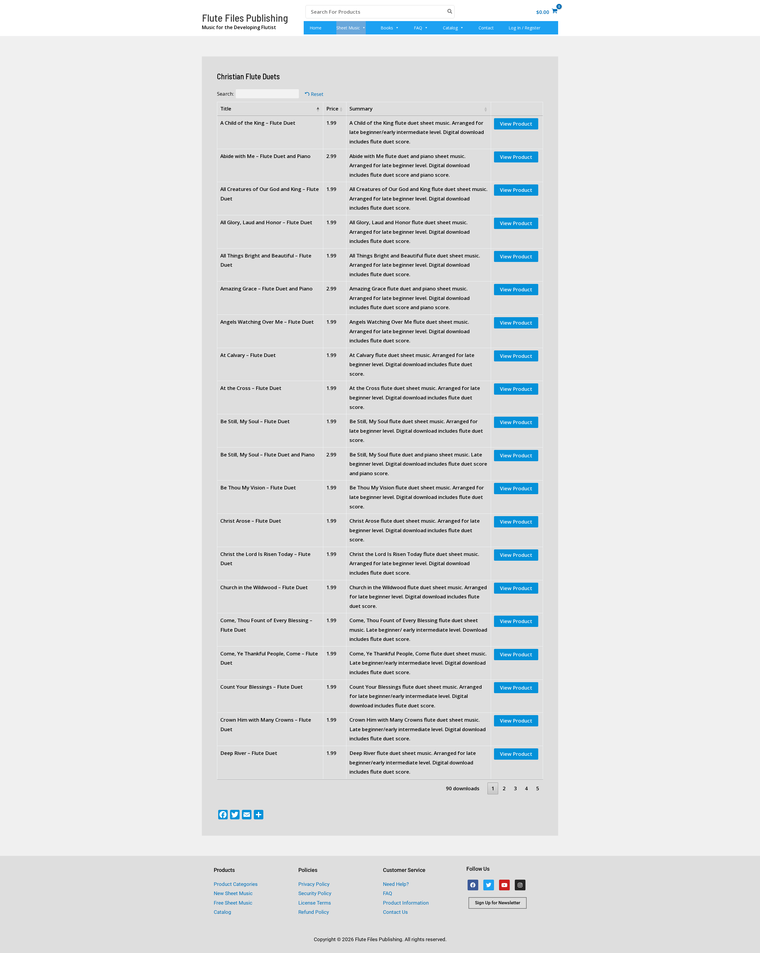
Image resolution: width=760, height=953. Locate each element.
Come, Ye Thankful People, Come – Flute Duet (269, 658)
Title (225, 108)
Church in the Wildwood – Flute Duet (264, 587)
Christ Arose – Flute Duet (250, 520)
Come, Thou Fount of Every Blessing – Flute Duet (266, 625)
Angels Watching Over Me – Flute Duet (267, 321)
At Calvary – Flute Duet (248, 355)
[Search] (450, 11)
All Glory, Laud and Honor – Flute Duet (266, 222)
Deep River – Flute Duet (248, 753)
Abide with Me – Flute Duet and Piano (265, 156)
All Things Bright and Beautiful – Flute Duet (265, 260)
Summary (361, 108)
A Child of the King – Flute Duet (257, 122)
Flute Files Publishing (245, 17)
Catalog (450, 28)
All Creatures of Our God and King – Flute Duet (269, 194)
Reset (317, 94)
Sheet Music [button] (348, 28)
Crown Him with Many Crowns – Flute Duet (265, 724)
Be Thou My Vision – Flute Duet (258, 487)
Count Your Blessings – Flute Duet (261, 686)
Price (332, 108)
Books (387, 28)
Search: (225, 93)
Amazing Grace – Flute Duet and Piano (266, 288)
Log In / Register (524, 28)
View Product (516, 123)
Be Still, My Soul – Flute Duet (255, 421)
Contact (486, 28)
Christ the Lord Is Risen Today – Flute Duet (265, 559)
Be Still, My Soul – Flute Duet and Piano (267, 454)
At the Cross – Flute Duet (250, 388)
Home (316, 28)
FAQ (418, 28)
